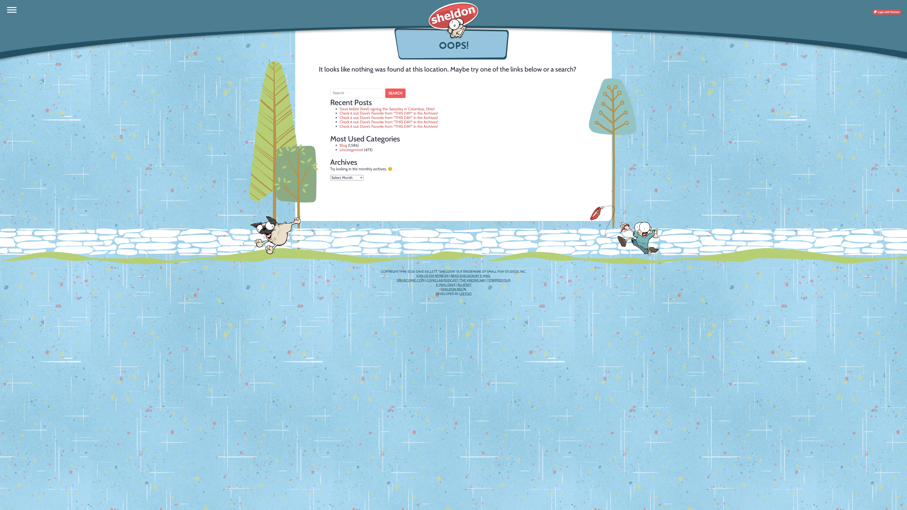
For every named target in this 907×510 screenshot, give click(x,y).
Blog (343, 145)
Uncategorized (351, 150)
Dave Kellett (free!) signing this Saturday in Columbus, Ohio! (387, 109)
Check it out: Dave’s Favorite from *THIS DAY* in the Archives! (389, 113)
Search (395, 93)
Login (888, 12)
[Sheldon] (453, 20)
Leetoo (465, 294)
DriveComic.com (410, 280)
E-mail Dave (446, 285)
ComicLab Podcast (442, 280)
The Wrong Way (473, 280)
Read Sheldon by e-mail (471, 276)
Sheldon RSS (452, 289)
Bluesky (464, 285)
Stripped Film (499, 280)
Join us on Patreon (432, 276)
